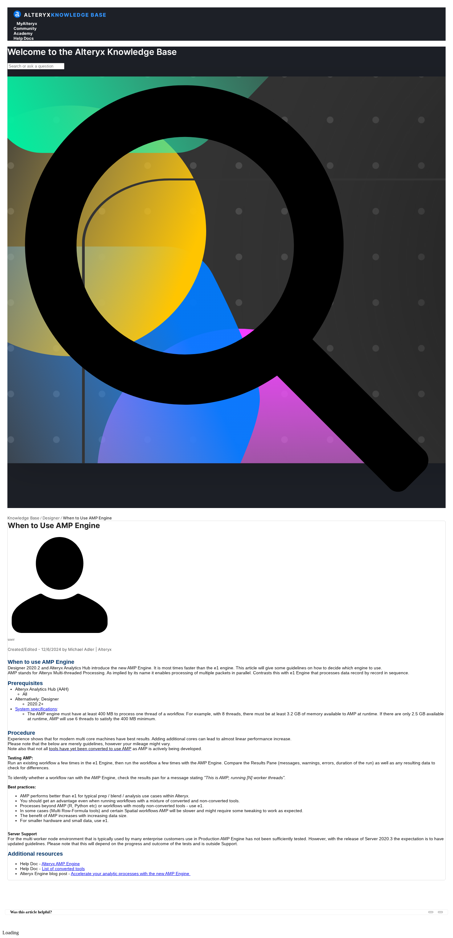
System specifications (36, 708)
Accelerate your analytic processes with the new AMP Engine (130, 873)
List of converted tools (63, 868)
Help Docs (24, 38)
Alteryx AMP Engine (61, 863)
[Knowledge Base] (65, 16)
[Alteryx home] (17, 16)
